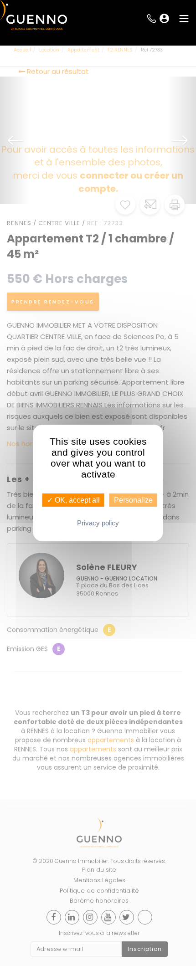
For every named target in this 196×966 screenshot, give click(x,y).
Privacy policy (98, 523)
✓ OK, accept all (73, 500)
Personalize (133, 500)
